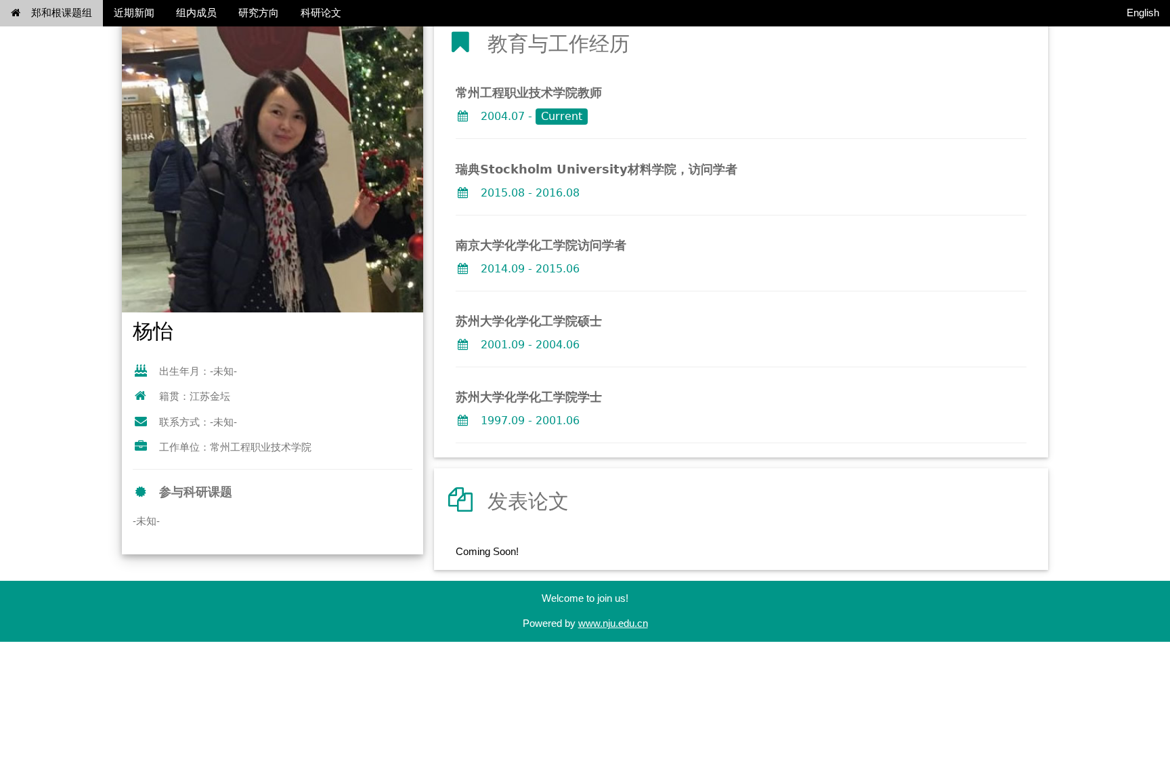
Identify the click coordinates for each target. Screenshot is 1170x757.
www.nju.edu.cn (613, 623)
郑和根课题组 (61, 12)
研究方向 (258, 12)
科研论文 (321, 12)
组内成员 (196, 12)
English (1143, 12)
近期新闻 (134, 12)
